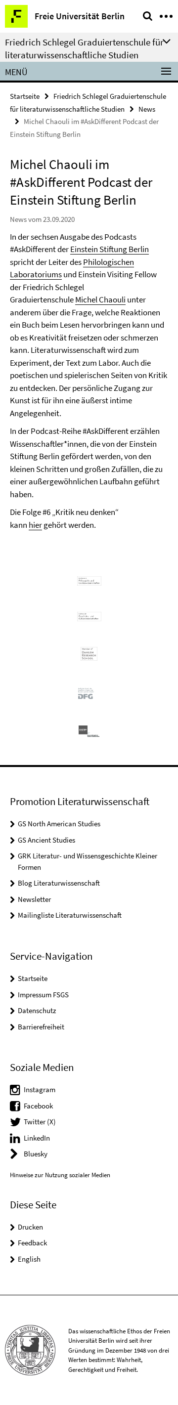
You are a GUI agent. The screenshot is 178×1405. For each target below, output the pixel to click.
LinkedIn (37, 1138)
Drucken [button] (30, 1227)
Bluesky (35, 1153)
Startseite (25, 96)
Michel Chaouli (100, 299)
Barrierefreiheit (41, 1026)
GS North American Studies (59, 823)
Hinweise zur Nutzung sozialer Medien (60, 1175)
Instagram (39, 1089)
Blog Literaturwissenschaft (59, 883)
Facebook (38, 1105)
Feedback (32, 1242)
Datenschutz (37, 1010)
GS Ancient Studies (46, 840)
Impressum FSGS (43, 994)
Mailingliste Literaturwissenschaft (70, 915)
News (146, 109)
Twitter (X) (40, 1121)
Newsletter (34, 899)
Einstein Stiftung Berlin (109, 249)
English (29, 1259)
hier (35, 524)
